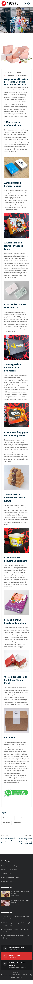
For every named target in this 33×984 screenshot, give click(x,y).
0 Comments (10, 75)
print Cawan (17, 822)
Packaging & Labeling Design (9, 866)
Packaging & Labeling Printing (9, 870)
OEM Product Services (7, 881)
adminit (18, 72)
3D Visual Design (6, 873)
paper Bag (6, 822)
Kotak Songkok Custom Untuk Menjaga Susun (16, 916)
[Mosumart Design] (10, 3)
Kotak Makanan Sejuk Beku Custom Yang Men (16, 929)
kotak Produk (21, 818)
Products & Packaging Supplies (10, 877)
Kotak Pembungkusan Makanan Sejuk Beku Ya (16, 935)
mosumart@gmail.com (16, 947)
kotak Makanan (8, 818)
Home (5, 20)
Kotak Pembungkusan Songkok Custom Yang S (16, 923)
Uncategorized (22, 75)
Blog (10, 20)
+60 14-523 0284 (14, 955)
